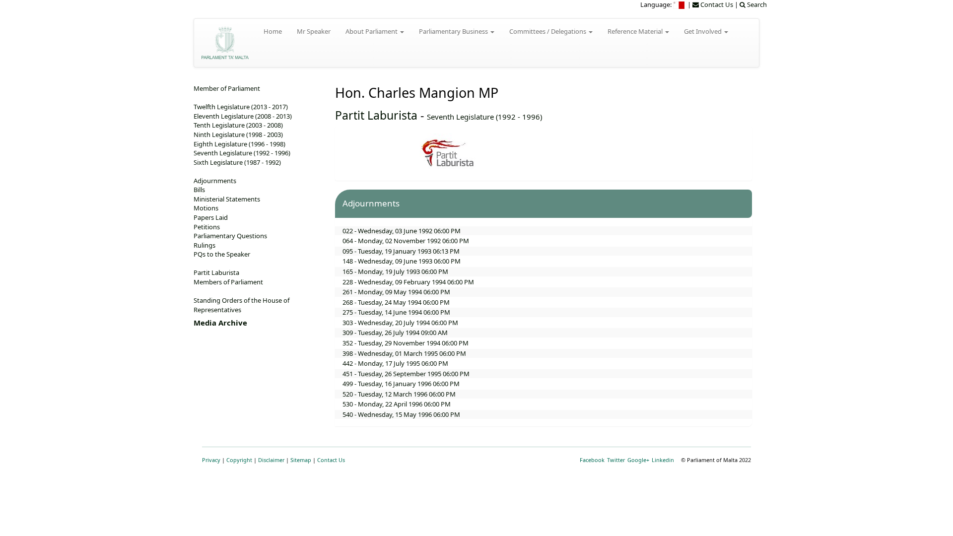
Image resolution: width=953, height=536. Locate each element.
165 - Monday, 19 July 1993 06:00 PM (395, 271)
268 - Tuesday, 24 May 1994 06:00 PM (396, 302)
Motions (206, 207)
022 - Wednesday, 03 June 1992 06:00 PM (401, 230)
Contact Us (331, 460)
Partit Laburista (376, 115)
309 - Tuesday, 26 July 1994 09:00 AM (395, 332)
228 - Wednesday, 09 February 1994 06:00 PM (408, 281)
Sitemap (300, 460)
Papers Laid (211, 217)
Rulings (204, 245)
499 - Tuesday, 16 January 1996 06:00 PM (401, 383)
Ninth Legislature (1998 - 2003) (238, 134)
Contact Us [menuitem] (716, 4)
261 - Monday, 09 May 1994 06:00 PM (396, 291)
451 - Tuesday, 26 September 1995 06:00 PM (406, 373)
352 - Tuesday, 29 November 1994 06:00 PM (405, 342)
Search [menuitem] (756, 4)
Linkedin (663, 460)
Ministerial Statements (227, 199)
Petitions (207, 226)
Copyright (239, 460)
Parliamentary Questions (230, 235)
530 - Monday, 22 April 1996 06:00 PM (396, 404)
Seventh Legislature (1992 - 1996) (484, 117)
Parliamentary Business (454, 31)
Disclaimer (271, 460)
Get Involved (703, 31)
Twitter (616, 460)
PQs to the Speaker (222, 254)
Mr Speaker (314, 31)
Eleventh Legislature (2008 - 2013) (243, 116)
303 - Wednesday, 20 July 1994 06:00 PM (400, 322)
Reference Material (636, 31)
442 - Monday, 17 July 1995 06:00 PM (395, 363)
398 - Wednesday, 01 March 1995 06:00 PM (404, 353)
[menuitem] (679, 4)
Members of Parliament (228, 281)
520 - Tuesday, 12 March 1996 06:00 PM (399, 394)
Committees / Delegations (548, 31)
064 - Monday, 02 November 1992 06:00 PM (405, 240)
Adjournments (215, 180)
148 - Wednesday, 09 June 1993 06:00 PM (401, 261)
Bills (199, 189)
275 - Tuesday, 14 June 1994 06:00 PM (396, 312)
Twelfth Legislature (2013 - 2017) (241, 106)
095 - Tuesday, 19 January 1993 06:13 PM (401, 251)
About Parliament (372, 31)
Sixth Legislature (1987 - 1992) (237, 162)
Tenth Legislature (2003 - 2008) (238, 125)
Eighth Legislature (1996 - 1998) (239, 143)
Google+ (638, 460)
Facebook (592, 460)
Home (273, 31)
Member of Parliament (227, 88)
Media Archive (220, 323)
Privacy (211, 460)
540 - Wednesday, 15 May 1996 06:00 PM (401, 414)
